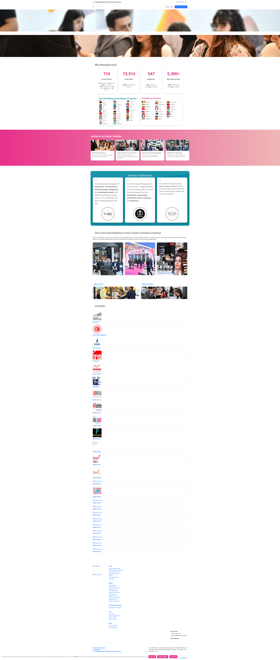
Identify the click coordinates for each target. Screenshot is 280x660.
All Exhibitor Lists (113, 590)
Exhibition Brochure (114, 592)
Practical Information (115, 572)
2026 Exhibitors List (114, 587)
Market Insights (113, 625)
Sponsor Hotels (113, 619)
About (107, 7)
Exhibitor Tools (113, 599)
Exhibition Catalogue (114, 597)
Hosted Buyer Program (122, 7)
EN (180, 2)
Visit (132, 7)
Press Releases (113, 627)
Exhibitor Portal (113, 596)
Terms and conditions (99, 648)
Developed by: (177, 658)
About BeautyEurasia (114, 568)
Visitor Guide (112, 617)
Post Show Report (114, 577)
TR (177, 2)
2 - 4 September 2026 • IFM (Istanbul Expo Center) (107, 651)
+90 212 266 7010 (175, 634)
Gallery (111, 575)
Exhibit (112, 7)
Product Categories (114, 601)
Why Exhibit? (112, 585)
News (137, 7)
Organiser (111, 579)
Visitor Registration (181, 7)
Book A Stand (169, 7)
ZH (185, 2)
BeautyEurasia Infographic (116, 570)
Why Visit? (111, 614)
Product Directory (114, 589)
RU (183, 2)
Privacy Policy (97, 649)
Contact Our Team (114, 574)
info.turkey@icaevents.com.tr (179, 635)
